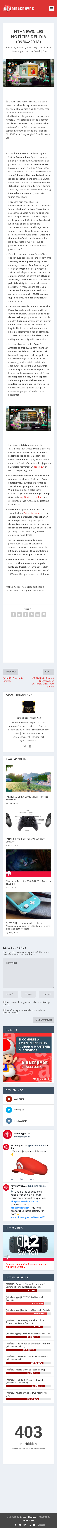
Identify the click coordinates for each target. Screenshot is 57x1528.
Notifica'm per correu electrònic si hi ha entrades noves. (24, 1011)
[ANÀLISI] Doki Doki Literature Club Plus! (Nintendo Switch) (27, 1358)
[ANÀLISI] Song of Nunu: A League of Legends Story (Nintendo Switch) (25, 1285)
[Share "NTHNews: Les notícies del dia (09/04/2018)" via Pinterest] (32, 615)
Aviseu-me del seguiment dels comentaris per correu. (27, 1003)
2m (12, 1188)
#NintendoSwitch (20, 1207)
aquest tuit (39, 466)
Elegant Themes (28, 1517)
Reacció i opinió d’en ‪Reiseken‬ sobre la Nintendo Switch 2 (26, 1265)
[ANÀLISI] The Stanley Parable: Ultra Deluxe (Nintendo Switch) (25, 1322)
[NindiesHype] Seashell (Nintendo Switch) (28, 1333)
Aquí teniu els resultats (31, 497)
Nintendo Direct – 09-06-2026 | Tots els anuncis (28, 882)
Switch (37, 51)
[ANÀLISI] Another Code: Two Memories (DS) (26, 1394)
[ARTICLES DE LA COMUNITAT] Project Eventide (27, 798)
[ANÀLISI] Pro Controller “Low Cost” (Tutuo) (26, 840)
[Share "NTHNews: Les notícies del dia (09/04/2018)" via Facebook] (13, 615)
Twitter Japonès (31, 513)
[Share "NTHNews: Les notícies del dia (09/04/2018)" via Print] (44, 615)
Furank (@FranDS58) (27, 47)
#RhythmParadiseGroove (24, 1201)
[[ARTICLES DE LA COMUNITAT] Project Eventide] (28, 778)
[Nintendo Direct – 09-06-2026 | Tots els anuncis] (28, 863)
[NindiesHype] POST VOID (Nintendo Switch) (25, 1298)
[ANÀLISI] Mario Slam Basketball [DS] (25, 1369)
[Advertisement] (28, 641)
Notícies (29, 51)
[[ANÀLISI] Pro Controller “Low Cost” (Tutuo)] (28, 821)
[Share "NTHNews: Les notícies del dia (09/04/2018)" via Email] (38, 615)
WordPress (28, 1520)
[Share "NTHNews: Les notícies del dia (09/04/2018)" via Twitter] (19, 615)
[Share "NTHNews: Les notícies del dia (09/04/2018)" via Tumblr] (25, 615)
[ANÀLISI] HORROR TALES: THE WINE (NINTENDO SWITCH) (24, 1381)
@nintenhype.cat (22, 1136)
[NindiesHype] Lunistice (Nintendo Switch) (28, 1310)
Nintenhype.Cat (22, 1133)
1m (12, 1148)
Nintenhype (18, 51)
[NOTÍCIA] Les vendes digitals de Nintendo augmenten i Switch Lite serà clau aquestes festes (28, 926)
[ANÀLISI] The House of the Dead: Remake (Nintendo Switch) (28, 1345)
